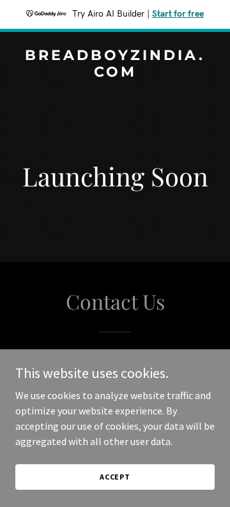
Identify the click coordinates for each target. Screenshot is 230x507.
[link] (115, 72)
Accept (115, 476)
